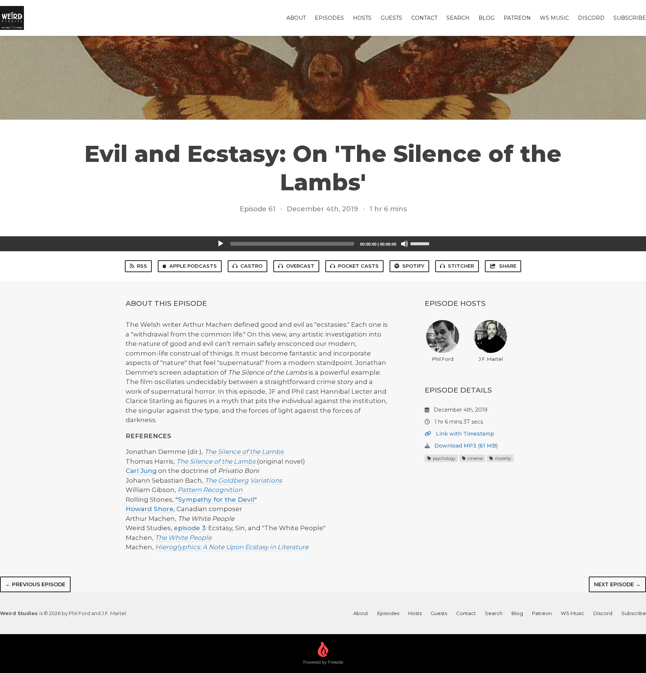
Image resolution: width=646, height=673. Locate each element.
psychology (443, 458)
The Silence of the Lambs (243, 451)
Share (507, 266)
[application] (323, 243)
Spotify (413, 266)
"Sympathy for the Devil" (216, 499)
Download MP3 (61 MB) (465, 445)
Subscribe (629, 18)
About (296, 18)
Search (458, 18)
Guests (391, 18)
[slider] (420, 243)
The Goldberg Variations (243, 480)
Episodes (329, 18)
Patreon (517, 18)
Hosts (362, 18)
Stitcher (461, 266)
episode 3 (190, 528)
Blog (487, 18)
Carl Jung (141, 470)
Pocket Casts (358, 266)
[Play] (220, 244)
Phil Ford (442, 359)
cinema (475, 458)
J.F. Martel (491, 359)
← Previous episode (35, 584)
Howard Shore (149, 509)
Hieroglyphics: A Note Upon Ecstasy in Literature (231, 547)
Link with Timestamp (464, 433)
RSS (142, 266)
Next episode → (617, 584)
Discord (591, 18)
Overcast (300, 266)
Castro (251, 266)
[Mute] (404, 244)
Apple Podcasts (193, 266)
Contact (424, 18)
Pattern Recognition (210, 490)
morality (502, 458)
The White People (183, 537)
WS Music (554, 18)
